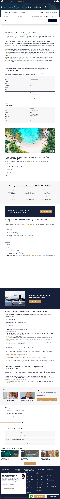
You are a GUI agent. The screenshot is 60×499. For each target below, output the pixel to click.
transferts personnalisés (30, 255)
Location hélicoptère (50, 474)
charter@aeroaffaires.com (11, 382)
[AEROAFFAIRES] (2, 1)
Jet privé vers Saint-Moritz (17, 472)
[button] (53, 496)
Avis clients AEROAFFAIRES (51, 486)
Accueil (2, 4)
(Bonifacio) (16, 354)
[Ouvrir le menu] (57, 1)
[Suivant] (53, 151)
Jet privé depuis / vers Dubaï (28, 481)
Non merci (5, 493)
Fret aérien (49, 482)
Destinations (7, 4)
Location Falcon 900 (39, 488)
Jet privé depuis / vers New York (29, 476)
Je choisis (13, 493)
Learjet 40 (32, 83)
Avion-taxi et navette (50, 483)
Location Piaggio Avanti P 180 (40, 481)
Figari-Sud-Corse (34, 79)
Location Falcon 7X (39, 491)
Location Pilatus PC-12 (39, 476)
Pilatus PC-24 (32, 98)
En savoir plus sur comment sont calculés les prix (16, 124)
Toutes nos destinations (30, 463)
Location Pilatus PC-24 (39, 478)
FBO (29, 161)
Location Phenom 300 (39, 482)
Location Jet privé (50, 472)
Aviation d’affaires (50, 475)
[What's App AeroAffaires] (31, 496)
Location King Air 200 (39, 484)
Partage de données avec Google (8, 488)
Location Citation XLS (39, 487)
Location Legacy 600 (39, 490)
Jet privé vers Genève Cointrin (6, 472)
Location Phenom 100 (39, 475)
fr (50, 1)
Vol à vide (48, 485)
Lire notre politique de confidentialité (8, 484)
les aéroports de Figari (25, 241)
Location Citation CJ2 (39, 479)
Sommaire (7, 27)
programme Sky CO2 (41, 377)
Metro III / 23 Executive (34, 114)
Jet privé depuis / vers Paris (28, 479)
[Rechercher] (54, 1)
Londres (20, 34)
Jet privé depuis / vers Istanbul (29, 475)
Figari (25, 34)
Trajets (12, 4)
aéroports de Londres (27, 224)
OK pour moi (21, 493)
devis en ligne (16, 381)
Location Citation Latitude (40, 485)
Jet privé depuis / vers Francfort (29, 478)
